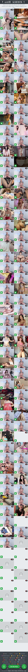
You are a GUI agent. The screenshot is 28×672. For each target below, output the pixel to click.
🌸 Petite (23, 657)
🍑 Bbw (18, 657)
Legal (25, 670)
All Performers (20, 670)
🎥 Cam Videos (21, 666)
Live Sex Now (14, 666)
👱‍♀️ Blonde (24, 655)
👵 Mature (13, 655)
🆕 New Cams (21, 659)
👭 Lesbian (11, 659)
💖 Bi (16, 659)
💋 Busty (5, 659)
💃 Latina (16, 653)
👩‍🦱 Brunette (5, 657)
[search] (24, 666)
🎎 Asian (5, 653)
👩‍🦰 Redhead (12, 657)
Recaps (16, 670)
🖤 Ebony (10, 653)
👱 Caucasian (22, 653)
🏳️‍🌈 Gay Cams (5, 662)
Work (13, 670)
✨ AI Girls (13, 664)
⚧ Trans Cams (13, 662)
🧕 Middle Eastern (6, 655)
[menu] (3, 666)
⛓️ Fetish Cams (6, 664)
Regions (9, 670)
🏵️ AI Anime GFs (21, 664)
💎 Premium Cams (22, 662)
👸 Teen (19, 655)
